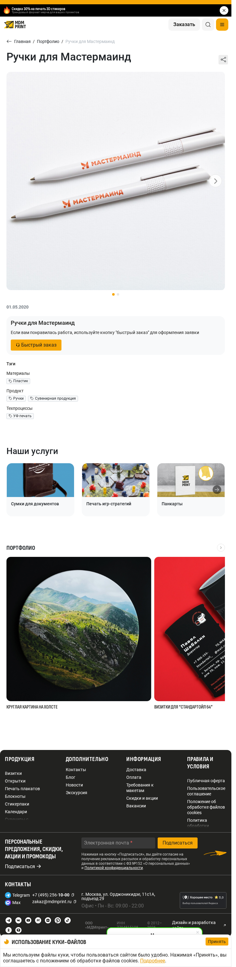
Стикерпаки (17, 804)
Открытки (15, 781)
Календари (16, 811)
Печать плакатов (22, 788)
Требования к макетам (140, 788)
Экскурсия (76, 792)
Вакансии (136, 805)
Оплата (133, 777)
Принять (217, 941)
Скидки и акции (142, 798)
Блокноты (15, 796)
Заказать (184, 24)
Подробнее (152, 961)
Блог (70, 777)
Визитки (13, 773)
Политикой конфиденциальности (114, 868)
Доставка (136, 769)
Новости (74, 785)
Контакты (76, 769)
